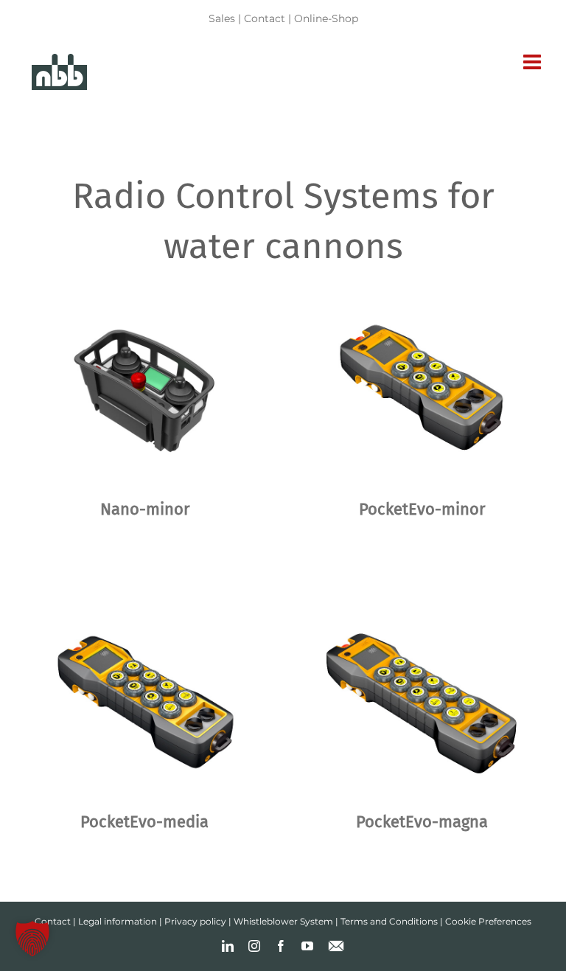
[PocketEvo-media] (144, 701)
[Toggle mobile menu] (533, 62)
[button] (32, 938)
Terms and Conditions (389, 921)
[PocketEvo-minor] (421, 389)
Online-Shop (326, 18)
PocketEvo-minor (422, 509)
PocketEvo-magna (422, 822)
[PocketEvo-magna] (421, 701)
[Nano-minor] (144, 389)
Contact (264, 18)
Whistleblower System (283, 921)
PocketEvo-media (144, 822)
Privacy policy (195, 921)
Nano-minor (144, 509)
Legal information (117, 921)
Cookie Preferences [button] (488, 921)
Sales (222, 18)
